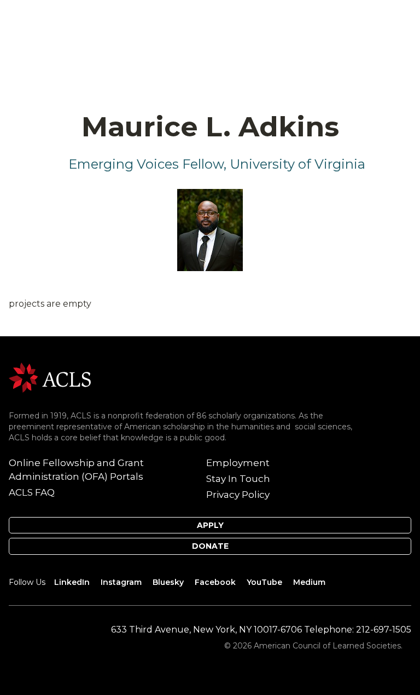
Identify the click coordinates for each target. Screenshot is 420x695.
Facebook (215, 582)
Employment (238, 462)
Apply (210, 525)
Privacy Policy (238, 494)
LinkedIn (72, 582)
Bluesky (168, 582)
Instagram (121, 582)
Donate (210, 546)
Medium (309, 582)
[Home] (50, 376)
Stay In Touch (238, 478)
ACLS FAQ (32, 492)
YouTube (264, 582)
